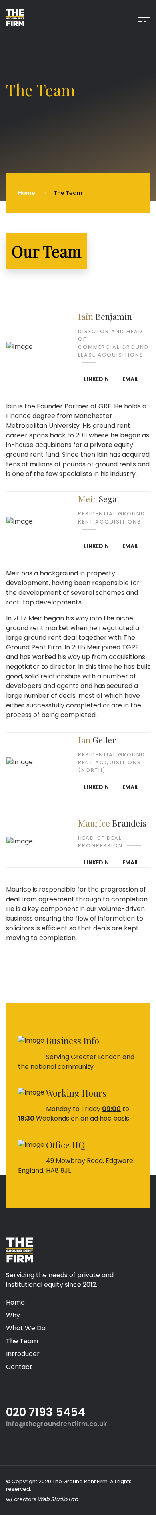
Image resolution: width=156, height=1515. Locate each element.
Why (13, 1315)
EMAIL (130, 379)
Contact (19, 1366)
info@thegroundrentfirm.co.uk (56, 1423)
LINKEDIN (96, 379)
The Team (22, 1341)
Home (26, 193)
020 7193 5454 (45, 1412)
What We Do (26, 1328)
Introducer (23, 1353)
